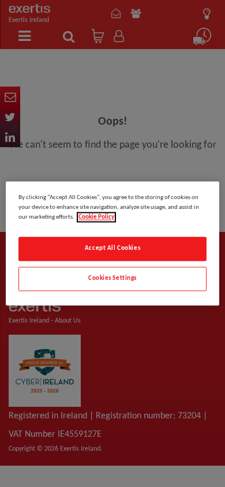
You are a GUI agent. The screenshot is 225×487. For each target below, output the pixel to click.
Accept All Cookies (112, 248)
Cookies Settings (112, 278)
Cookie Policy (96, 217)
